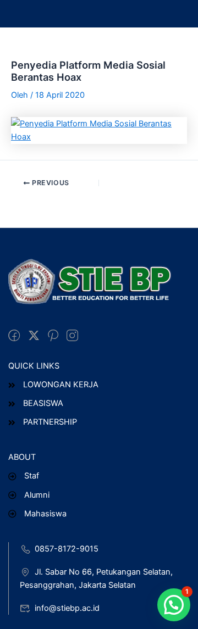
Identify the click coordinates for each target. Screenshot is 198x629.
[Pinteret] (53, 336)
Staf (31, 476)
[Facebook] (14, 336)
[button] (173, 604)
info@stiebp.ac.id (67, 608)
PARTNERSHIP (50, 422)
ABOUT (22, 457)
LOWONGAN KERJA (60, 384)
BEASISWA (43, 403)
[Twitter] (34, 336)
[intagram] (72, 336)
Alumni (37, 495)
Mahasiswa (45, 514)
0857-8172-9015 (66, 549)
